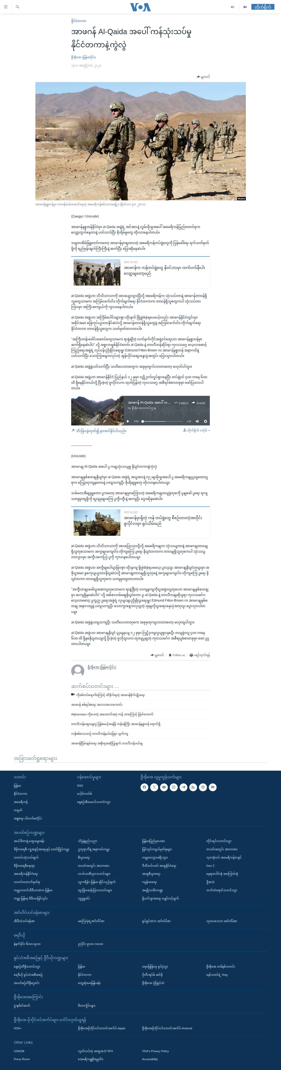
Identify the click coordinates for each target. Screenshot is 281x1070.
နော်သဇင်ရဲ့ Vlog (217, 974)
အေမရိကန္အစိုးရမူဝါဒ (90, 1059)
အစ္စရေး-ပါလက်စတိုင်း (28, 818)
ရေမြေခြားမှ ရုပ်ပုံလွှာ (155, 966)
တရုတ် (18, 810)
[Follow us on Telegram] (183, 787)
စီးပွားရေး (84, 857)
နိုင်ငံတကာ (78, 21)
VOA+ (17, 1028)
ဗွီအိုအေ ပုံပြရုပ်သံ (153, 983)
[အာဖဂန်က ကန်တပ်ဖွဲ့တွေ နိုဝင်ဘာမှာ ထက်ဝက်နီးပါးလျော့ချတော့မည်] (97, 272)
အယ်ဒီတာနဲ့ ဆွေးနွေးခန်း (29, 841)
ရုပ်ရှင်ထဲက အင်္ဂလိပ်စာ (156, 921)
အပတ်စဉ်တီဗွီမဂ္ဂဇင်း (26, 983)
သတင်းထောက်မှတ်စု (27, 882)
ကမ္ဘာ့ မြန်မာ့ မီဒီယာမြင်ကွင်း (31, 898)
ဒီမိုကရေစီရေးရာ (24, 865)
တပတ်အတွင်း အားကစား (93, 865)
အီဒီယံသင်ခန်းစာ (24, 921)
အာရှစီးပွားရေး (151, 873)
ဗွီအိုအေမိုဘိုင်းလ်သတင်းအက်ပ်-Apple (101, 1028)
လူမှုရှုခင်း (84, 898)
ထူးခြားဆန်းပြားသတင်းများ (95, 890)
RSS (80, 785)
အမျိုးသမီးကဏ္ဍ (152, 890)
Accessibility (150, 1059)
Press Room (22, 1059)
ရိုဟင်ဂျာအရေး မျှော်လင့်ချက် (160, 898)
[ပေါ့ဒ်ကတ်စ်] (203, 787)
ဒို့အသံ (210, 882)
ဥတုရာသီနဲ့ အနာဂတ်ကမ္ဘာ (94, 849)
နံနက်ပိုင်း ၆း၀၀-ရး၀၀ (27, 944)
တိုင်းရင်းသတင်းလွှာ (218, 841)
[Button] (203, 77)
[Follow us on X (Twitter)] (154, 787)
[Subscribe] (213, 787)
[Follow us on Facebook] (144, 787)
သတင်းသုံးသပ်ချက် (26, 857)
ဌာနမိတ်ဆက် (22, 1005)
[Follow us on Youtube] (164, 787)
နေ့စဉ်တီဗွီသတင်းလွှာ (27, 966)
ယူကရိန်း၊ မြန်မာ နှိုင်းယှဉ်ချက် (97, 882)
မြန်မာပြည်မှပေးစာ (153, 841)
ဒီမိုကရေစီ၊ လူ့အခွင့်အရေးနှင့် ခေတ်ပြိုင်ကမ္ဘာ (41, 849)
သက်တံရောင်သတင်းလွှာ (221, 890)
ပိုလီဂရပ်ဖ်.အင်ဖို (152, 974)
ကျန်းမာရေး (149, 882)
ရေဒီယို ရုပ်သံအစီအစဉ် (28, 974)
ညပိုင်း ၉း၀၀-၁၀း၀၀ (90, 944)
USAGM (19, 1051)
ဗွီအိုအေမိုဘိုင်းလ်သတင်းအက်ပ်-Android (167, 1028)
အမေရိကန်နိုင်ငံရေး (26, 873)
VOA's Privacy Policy (155, 1051)
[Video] (245, 7)
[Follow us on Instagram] (174, 787)
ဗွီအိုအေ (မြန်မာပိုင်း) (83, 57)
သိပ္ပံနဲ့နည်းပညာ (87, 841)
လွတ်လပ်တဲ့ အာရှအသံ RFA (95, 1051)
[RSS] (193, 787)
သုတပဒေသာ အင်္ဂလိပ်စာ (221, 921)
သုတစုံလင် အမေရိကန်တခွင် (224, 857)
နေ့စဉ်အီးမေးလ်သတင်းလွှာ (93, 802)
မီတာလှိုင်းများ (86, 1005)
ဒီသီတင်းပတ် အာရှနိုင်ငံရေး (159, 865)
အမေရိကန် (21, 802)
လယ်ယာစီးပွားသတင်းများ (94, 873)
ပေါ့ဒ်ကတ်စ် (84, 794)
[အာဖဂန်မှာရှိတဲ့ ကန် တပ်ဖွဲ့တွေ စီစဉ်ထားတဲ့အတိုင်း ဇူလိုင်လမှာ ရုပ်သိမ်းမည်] (97, 522)
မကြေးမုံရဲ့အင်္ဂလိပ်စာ (91, 921)
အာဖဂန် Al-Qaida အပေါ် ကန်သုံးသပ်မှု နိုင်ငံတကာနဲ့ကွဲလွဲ (168, 402)
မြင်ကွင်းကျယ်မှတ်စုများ (157, 849)
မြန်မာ (17, 785)
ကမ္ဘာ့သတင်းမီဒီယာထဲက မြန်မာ (33, 890)
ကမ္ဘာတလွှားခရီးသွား (155, 857)
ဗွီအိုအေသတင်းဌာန (144, 408)
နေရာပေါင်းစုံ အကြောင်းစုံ (222, 873)
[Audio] (232, 7)
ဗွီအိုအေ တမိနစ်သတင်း (220, 966)
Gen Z (210, 865)
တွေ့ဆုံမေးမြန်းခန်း (89, 983)
